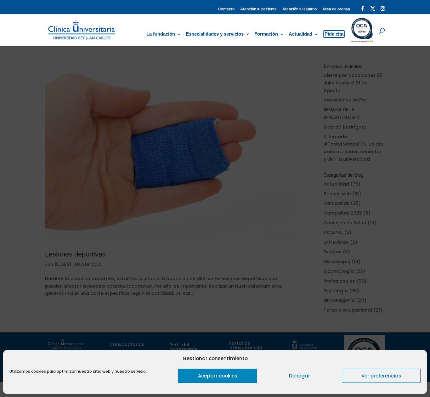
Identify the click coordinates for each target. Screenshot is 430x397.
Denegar (299, 375)
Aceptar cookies (217, 375)
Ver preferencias (381, 375)
